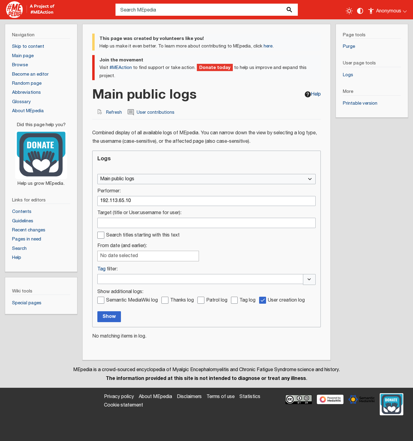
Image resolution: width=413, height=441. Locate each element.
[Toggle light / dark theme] (349, 11)
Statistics (249, 396)
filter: (107, 269)
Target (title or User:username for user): (139, 213)
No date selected (119, 256)
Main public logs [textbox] (117, 179)
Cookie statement (123, 405)
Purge (349, 46)
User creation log (286, 300)
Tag (101, 269)
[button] (309, 279)
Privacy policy (119, 396)
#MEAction (120, 67)
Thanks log (182, 300)
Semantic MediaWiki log (132, 300)
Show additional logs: (120, 292)
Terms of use (221, 396)
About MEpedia (155, 396)
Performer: (109, 191)
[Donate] (41, 151)
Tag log (247, 300)
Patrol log (216, 300)
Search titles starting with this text (143, 235)
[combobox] (206, 179)
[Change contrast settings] (360, 11)
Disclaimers (189, 396)
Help (316, 94)
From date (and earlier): (122, 246)
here (268, 46)
